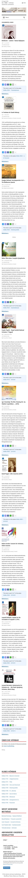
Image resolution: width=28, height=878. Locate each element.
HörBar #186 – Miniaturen (8, 796)
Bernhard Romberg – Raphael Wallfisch (12, 816)
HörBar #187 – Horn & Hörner (9, 793)
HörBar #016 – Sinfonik (9, 379)
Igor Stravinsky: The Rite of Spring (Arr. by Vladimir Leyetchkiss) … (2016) (13, 403)
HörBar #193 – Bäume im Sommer (10, 776)
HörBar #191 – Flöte (7, 782)
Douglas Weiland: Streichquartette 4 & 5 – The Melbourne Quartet (13, 181)
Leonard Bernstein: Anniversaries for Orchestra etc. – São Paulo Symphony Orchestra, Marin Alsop (12, 687)
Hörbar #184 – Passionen (8, 802)
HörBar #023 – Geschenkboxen (11, 307)
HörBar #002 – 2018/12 (9, 731)
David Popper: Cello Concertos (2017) (12, 474)
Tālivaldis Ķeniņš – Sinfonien (9, 828)
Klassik (4, 46)
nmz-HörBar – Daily (9, 848)
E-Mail (5, 840)
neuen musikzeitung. (9, 746)
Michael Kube (6, 44)
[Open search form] (24, 17)
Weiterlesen (5, 93)
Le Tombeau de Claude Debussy (10, 112)
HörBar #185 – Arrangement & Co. (10, 799)
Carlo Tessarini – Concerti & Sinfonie (11, 822)
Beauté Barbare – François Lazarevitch (11, 819)
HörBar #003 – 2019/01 (9, 663)
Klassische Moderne (7, 118)
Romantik (19, 118)
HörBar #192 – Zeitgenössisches (10, 779)
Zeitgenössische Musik (8, 188)
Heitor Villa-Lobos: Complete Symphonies (13, 258)
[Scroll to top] (25, 875)
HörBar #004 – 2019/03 (9, 595)
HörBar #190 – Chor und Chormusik (11, 785)
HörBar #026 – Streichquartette (11, 229)
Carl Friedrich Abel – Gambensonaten (11, 825)
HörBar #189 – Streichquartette (10, 788)
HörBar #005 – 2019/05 (9, 451)
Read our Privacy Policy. (8, 864)
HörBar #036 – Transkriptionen (11, 90)
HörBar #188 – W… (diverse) (9, 790)
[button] (3, 84)
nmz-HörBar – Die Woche (10, 847)
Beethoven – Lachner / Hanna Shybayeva (13, 41)
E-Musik (8, 46)
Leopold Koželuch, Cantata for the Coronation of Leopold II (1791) (11, 618)
